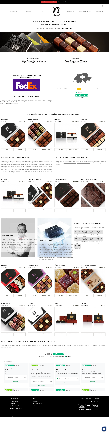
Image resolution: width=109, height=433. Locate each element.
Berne (14, 345)
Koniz (39, 345)
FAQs (34, 399)
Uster (99, 345)
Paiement (13, 403)
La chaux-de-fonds (48, 345)
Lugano (63, 345)
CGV (34, 406)
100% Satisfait (14, 399)
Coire (23, 345)
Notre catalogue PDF (16, 408)
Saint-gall (88, 345)
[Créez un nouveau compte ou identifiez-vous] (100, 5)
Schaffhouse (76, 345)
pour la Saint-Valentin (83, 163)
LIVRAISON (25, 6)
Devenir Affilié (14, 401)
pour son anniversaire (69, 163)
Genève (34, 345)
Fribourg (28, 345)
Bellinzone (8, 345)
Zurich (11, 347)
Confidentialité (14, 406)
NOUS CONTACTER (34, 6)
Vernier (103, 345)
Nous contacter (37, 403)
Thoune (93, 345)
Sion (82, 345)
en (12, 6)
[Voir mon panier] (102, 6)
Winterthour (5, 347)
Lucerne (69, 345)
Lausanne (57, 345)
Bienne (18, 345)
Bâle (2, 345)
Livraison (35, 401)
